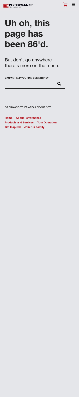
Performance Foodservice (18, 6)
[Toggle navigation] (73, 5)
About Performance (28, 118)
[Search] (59, 84)
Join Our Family (34, 127)
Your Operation (47, 123)
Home (8, 118)
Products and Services (19, 123)
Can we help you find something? (27, 78)
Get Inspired (13, 127)
